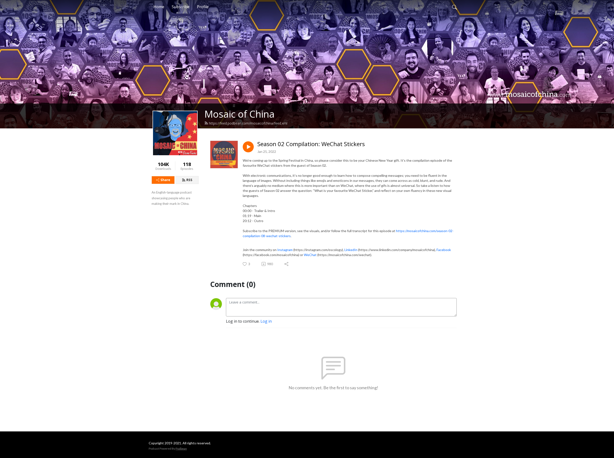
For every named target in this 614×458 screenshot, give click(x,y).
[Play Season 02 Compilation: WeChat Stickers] (248, 146)
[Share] (286, 264)
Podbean (181, 448)
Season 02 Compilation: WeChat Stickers (311, 144)
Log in (266, 321)
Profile (203, 6)
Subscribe (180, 6)
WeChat (310, 255)
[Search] (454, 6)
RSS (189, 179)
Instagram (285, 250)
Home (159, 6)
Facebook (444, 250)
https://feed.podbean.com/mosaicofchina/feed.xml (248, 123)
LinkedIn (350, 250)
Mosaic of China (239, 113)
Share (165, 179)
